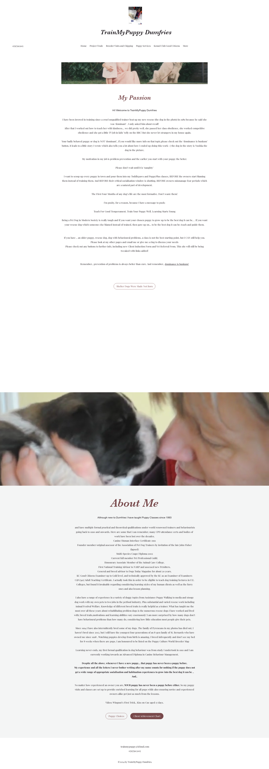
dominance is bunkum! (177, 264)
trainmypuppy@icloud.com (135, 746)
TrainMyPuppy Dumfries (136, 32)
